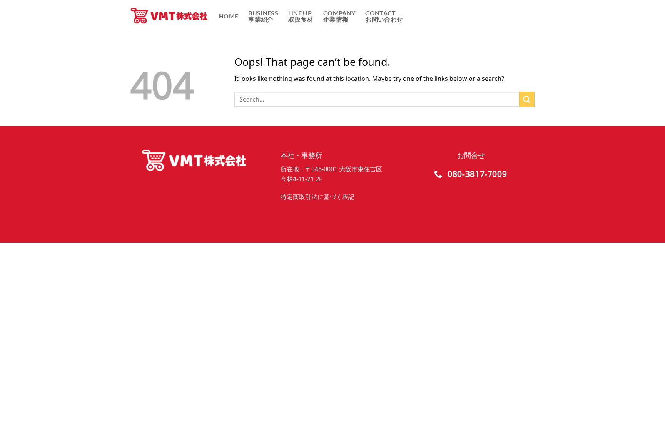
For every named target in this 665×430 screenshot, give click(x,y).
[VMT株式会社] (168, 16)
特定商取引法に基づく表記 (317, 196)
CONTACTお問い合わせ (384, 16)
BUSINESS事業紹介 (263, 16)
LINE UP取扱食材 (300, 16)
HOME (228, 16)
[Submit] (527, 99)
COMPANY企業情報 (339, 16)
